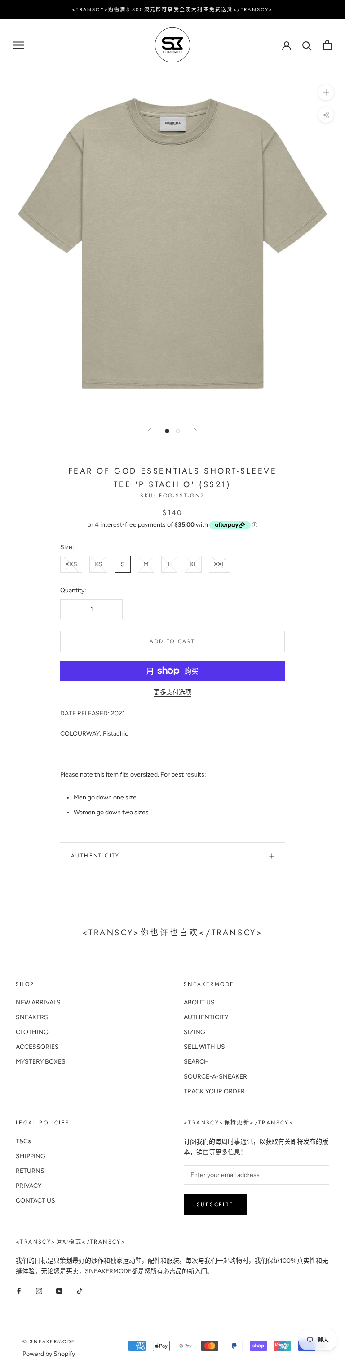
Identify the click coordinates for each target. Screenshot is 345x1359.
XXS (71, 564)
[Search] (307, 45)
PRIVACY (28, 1186)
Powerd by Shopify (48, 1354)
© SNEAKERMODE (48, 1341)
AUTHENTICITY (206, 1017)
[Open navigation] (18, 45)
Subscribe (215, 1204)
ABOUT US (199, 1002)
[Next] (195, 430)
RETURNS (30, 1171)
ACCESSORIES (37, 1047)
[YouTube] (59, 1290)
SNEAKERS (32, 1017)
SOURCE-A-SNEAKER (215, 1076)
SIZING (194, 1032)
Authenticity (95, 856)
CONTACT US (35, 1200)
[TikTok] (79, 1290)
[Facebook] (19, 1290)
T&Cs (23, 1141)
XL (193, 564)
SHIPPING (30, 1156)
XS (98, 564)
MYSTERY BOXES (41, 1062)
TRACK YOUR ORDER (214, 1091)
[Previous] (149, 430)
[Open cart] (327, 45)
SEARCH (196, 1062)
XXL (219, 564)
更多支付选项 (172, 692)
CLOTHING (32, 1032)
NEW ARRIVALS (38, 1002)
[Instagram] (39, 1290)
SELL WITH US (204, 1047)
